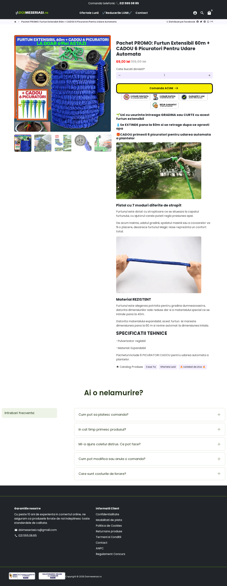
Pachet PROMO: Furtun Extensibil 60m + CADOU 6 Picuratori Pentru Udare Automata (69, 21)
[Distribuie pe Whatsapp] (208, 21)
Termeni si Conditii (108, 537)
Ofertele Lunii (89, 13)
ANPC (100, 548)
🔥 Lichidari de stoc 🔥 (192, 366)
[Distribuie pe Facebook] (197, 21)
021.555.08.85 (26, 536)
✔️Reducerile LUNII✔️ (117, 13)
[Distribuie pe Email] (212, 21)
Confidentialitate (107, 514)
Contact (141, 13)
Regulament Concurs (110, 554)
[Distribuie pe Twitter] (201, 21)
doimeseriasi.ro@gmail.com (36, 530)
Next (106, 83)
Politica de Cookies (109, 526)
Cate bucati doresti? (130, 69)
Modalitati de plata (109, 520)
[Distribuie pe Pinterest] (205, 21)
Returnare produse (109, 531)
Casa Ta (151, 366)
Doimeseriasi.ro (93, 576)
